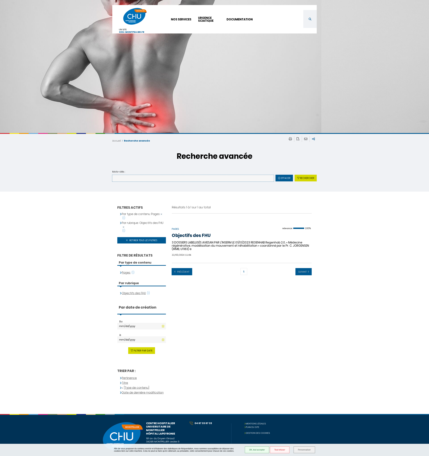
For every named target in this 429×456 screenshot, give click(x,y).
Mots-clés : (118, 171)
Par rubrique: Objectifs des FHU (142, 223)
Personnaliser (304, 450)
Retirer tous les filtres (143, 240)
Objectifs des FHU (191, 235)
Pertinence (129, 378)
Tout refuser (279, 450)
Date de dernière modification (143, 393)
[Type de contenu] (136, 388)
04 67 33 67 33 (203, 423)
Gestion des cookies (258, 433)
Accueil (116, 140)
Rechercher (307, 178)
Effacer (285, 178)
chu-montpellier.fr (131, 32)
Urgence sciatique (205, 19)
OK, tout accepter (257, 450)
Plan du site (252, 427)
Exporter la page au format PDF (298, 139)
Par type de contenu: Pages (141, 214)
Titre (125, 383)
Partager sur (313, 139)
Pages (126, 273)
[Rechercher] (310, 19)
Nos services (181, 19)
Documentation (240, 19)
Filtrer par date (143, 350)
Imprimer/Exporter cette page (290, 139)
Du (120, 321)
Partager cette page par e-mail (306, 139)
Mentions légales (256, 423)
